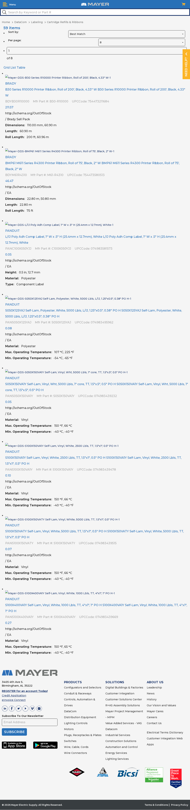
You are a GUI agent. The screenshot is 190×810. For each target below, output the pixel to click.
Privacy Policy (179, 804)
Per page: (14, 40)
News (151, 693)
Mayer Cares (155, 711)
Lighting (69, 723)
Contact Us (154, 723)
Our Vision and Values (161, 705)
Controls (81, 723)
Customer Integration (119, 693)
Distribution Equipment (80, 717)
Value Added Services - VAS (123, 723)
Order (184, 140)
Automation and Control (121, 747)
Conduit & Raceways (77, 693)
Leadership (154, 687)
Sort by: (13, 32)
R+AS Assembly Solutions (122, 705)
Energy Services (116, 753)
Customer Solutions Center (123, 699)
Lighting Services (117, 759)
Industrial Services (117, 735)
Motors (69, 729)
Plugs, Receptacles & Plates (82, 735)
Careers (152, 717)
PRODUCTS (73, 682)
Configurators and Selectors (82, 687)
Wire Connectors (75, 753)
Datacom (111, 729)
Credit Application (14, 695)
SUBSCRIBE (14, 732)
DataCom (70, 711)
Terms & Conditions (156, 804)
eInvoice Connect (14, 700)
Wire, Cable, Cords (76, 747)
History (152, 699)
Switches (70, 741)
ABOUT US (155, 682)
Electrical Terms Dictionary (165, 732)
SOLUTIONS (114, 682)
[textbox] (95, 12)
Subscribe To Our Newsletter (22, 716)
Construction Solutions (120, 741)
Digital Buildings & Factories (124, 687)
